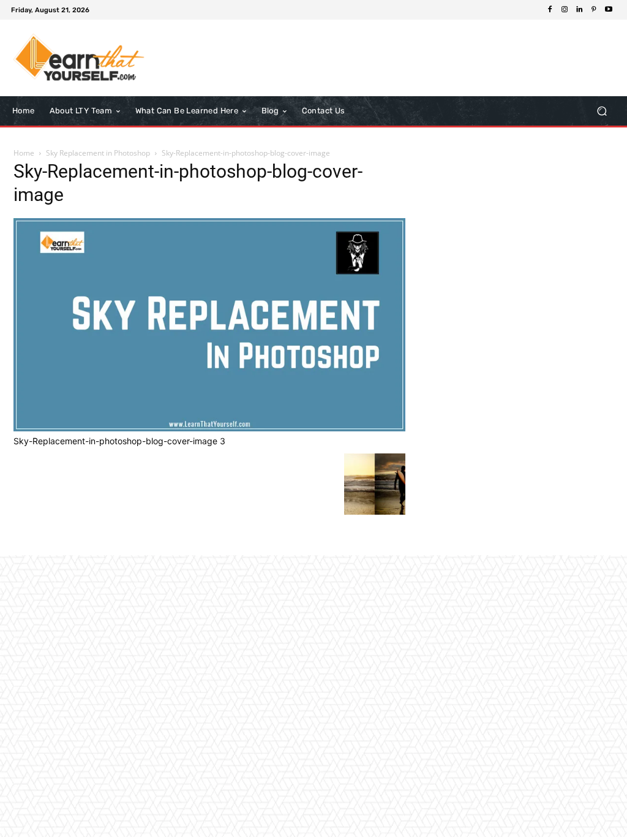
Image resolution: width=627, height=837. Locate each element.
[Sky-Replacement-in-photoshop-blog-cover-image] (209, 428)
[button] (601, 111)
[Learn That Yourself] (79, 58)
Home (23, 153)
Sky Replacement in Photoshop (98, 153)
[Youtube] (608, 9)
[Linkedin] (579, 9)
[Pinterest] (594, 9)
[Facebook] (550, 9)
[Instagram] (564, 9)
